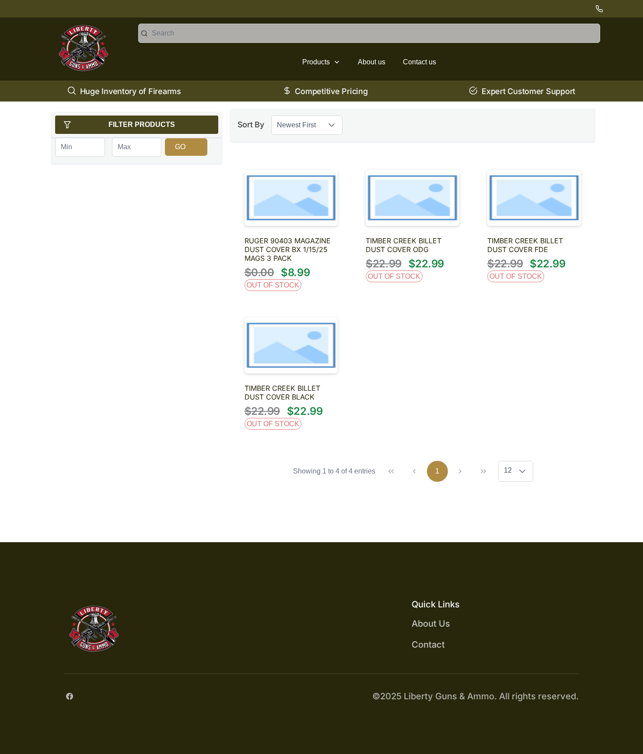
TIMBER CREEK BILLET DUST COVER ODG (403, 245)
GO (180, 147)
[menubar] (369, 62)
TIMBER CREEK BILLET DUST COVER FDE (525, 245)
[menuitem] (321, 62)
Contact (428, 644)
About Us (431, 623)
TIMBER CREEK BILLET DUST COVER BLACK (282, 392)
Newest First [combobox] (296, 125)
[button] (331, 125)
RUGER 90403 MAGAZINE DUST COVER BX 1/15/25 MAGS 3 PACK (288, 249)
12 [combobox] (508, 470)
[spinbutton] (80, 147)
